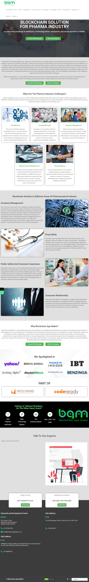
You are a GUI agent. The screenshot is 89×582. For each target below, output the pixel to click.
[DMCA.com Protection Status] (49, 579)
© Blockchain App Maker (14, 579)
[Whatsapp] (70, 579)
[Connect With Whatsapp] (2, 292)
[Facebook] (67, 579)
